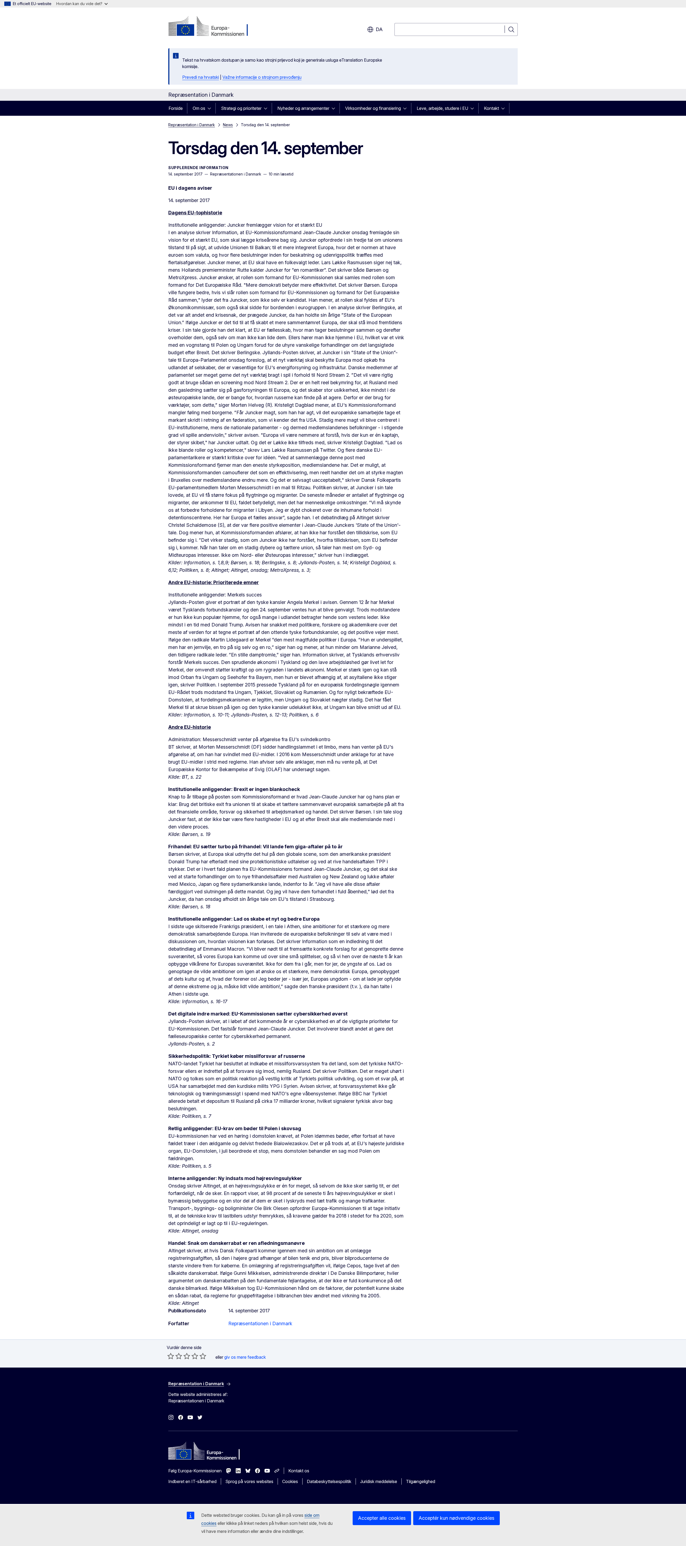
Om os (199, 108)
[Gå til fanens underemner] (210, 108)
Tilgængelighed (420, 1481)
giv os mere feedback (245, 1357)
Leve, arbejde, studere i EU (442, 108)
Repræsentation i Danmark (191, 124)
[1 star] (171, 1356)
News (228, 124)
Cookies (290, 1481)
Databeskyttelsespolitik (329, 1481)
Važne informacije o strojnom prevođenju (261, 77)
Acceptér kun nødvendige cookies (456, 1518)
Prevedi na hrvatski (200, 77)
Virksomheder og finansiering (373, 108)
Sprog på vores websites (249, 1481)
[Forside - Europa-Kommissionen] (211, 27)
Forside (176, 108)
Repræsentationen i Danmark (260, 1323)
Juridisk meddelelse (378, 1481)
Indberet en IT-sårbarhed (192, 1481)
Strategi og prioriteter (241, 108)
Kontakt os (298, 1470)
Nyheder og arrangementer (303, 108)
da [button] (379, 29)
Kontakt (491, 108)
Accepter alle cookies (382, 1518)
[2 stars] (175, 1356)
